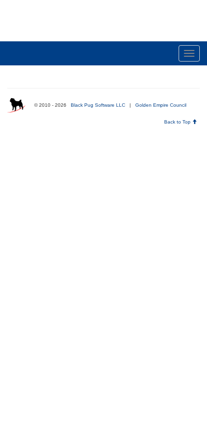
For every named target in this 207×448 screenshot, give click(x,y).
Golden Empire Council (160, 105)
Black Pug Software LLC (98, 105)
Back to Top (178, 121)
